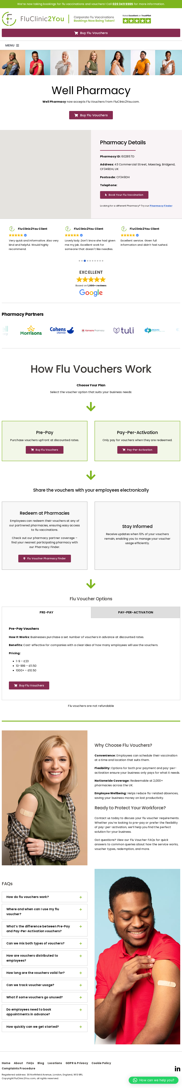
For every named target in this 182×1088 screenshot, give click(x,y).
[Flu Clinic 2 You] (33, 13)
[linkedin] (177, 1068)
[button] (79, 260)
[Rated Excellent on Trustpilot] (137, 15)
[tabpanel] (91, 660)
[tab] (46, 612)
